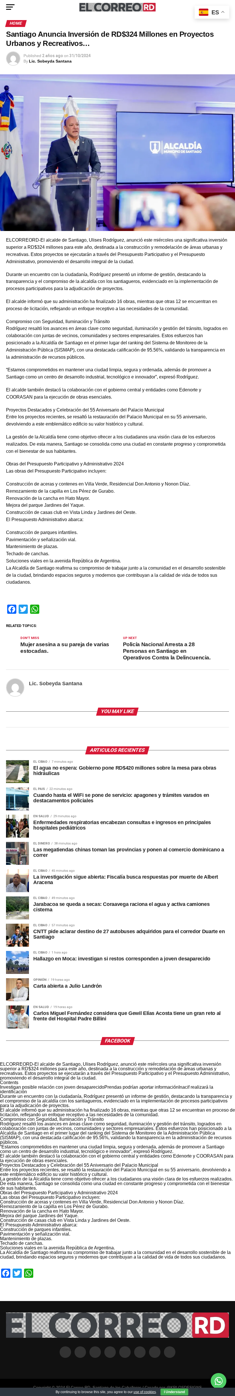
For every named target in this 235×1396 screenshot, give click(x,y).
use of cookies (145, 1392)
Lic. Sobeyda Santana (50, 61)
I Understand (174, 1392)
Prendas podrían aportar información (141, 1087)
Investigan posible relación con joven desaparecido (52, 1087)
